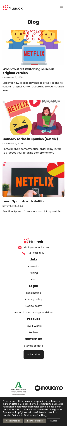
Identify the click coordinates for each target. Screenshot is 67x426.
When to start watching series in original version (28, 71)
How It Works (34, 326)
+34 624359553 (35, 253)
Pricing (33, 273)
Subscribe (33, 354)
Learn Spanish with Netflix (23, 201)
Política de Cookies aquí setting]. (30, 415)
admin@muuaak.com (36, 247)
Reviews (33, 332)
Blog (33, 279)
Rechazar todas (35, 420)
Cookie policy (33, 306)
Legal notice (33, 293)
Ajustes (53, 420)
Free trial (33, 266)
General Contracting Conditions (33, 312)
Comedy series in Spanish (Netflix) (30, 139)
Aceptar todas (13, 420)
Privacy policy (33, 299)
